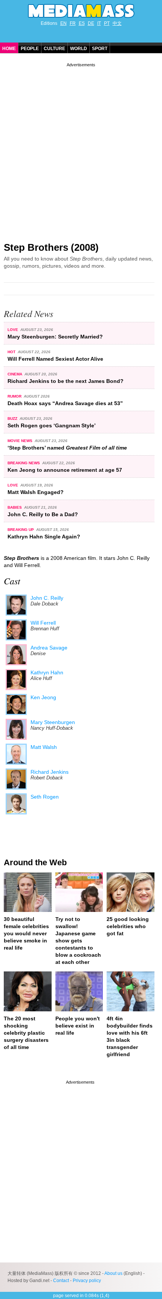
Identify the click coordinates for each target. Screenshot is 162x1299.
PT (107, 23)
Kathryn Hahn (47, 672)
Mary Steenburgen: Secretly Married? (55, 337)
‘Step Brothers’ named (67, 448)
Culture (54, 48)
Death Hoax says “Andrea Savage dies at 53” (65, 403)
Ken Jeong (43, 697)
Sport (99, 48)
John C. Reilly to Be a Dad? (43, 514)
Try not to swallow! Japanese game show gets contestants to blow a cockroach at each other (78, 940)
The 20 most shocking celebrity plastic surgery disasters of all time (26, 1032)
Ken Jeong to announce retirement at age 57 (65, 470)
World (78, 48)
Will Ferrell (43, 623)
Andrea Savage (49, 648)
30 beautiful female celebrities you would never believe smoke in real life (26, 933)
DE (91, 23)
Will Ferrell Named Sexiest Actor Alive (55, 359)
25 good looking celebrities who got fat (128, 926)
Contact (61, 1280)
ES (82, 23)
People (30, 48)
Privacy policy (87, 1280)
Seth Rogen (45, 797)
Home (9, 48)
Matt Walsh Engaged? (36, 492)
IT (99, 23)
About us (113, 1273)
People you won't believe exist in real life (77, 1025)
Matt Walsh (44, 747)
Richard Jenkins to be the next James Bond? (66, 381)
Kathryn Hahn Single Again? (44, 537)
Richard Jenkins (50, 772)
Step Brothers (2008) (51, 247)
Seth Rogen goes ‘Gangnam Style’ (52, 425)
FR (73, 23)
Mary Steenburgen (53, 722)
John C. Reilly (47, 598)
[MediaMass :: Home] (81, 11)
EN (63, 23)
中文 (117, 23)
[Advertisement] (81, 149)
